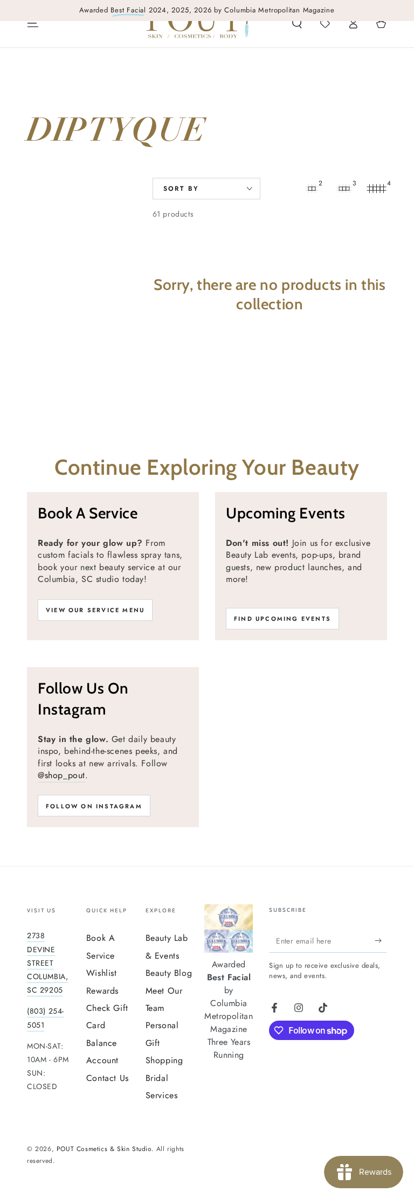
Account (102, 1060)
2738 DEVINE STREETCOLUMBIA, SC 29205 (47, 962)
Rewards (102, 991)
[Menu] (33, 23)
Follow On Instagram (94, 806)
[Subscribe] (381, 940)
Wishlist (101, 973)
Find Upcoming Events (282, 618)
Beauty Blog (169, 973)
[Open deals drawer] (325, 23)
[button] (297, 23)
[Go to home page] (197, 23)
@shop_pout (61, 775)
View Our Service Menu (95, 610)
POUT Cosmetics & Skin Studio (104, 1149)
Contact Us (107, 1078)
